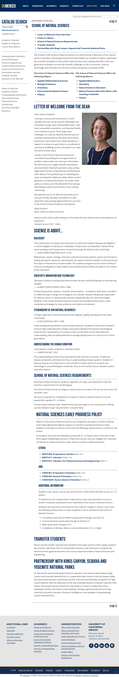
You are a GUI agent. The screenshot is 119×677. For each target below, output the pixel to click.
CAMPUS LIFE (77, 6)
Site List (106, 670)
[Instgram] (112, 646)
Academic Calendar (10, 40)
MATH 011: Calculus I (52, 457)
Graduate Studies (9, 75)
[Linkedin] (101, 646)
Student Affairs (67, 652)
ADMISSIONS (37, 6)
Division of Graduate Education (46, 645)
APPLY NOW (92, 6)
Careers (59, 670)
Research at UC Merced (12, 78)
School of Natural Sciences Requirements (57, 41)
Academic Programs (11, 43)
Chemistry (42, 87)
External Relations (68, 640)
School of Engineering (11, 62)
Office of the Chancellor (70, 627)
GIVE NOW (104, 6)
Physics (41, 94)
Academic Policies (10, 91)
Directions (39, 670)
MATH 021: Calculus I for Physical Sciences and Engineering (70, 461)
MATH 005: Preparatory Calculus (58, 454)
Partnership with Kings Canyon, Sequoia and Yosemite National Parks (71, 48)
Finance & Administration (71, 643)
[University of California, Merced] (9, 6)
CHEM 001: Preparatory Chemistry (59, 472)
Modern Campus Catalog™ (87, 675)
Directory (6, 110)
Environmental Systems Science (52, 91)
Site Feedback (83, 670)
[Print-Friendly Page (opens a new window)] (113, 21)
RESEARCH (64, 6)
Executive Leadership (15, 634)
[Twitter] (96, 646)
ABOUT (26, 6)
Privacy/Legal (70, 670)
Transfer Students (46, 45)
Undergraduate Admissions (14, 94)
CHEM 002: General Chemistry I (57, 476)
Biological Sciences (46, 84)
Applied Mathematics (89, 80)
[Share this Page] (110, 21)
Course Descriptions (11, 46)
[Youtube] (107, 646)
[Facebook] (91, 646)
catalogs (26, 675)
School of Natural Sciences (13, 66)
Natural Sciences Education (92, 87)
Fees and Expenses (10, 98)
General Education (10, 59)
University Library (13, 637)
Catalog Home (8, 33)
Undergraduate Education (13, 56)
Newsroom (11, 631)
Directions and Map (10, 107)
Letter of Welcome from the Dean (53, 34)
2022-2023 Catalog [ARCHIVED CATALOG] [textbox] (87, 16)
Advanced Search (10, 30)
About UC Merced (10, 88)
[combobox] (95, 16)
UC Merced (11, 627)
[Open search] (114, 6)
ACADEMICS (51, 6)
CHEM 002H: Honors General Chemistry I (61, 479)
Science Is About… (46, 38)
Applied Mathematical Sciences (52, 80)
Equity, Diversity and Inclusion (73, 636)
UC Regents (95, 670)
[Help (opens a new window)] (116, 21)
